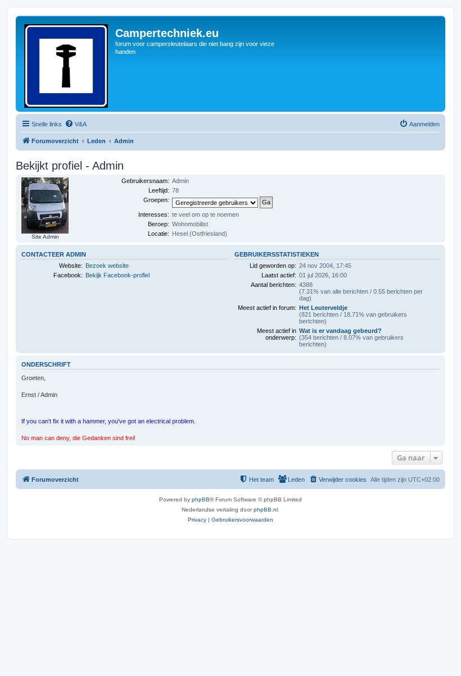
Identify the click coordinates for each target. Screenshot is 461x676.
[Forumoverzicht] (67, 64)
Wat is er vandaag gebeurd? (340, 330)
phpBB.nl (266, 509)
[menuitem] (76, 124)
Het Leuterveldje (323, 307)
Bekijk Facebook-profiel (117, 275)
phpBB (201, 499)
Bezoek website (107, 265)
